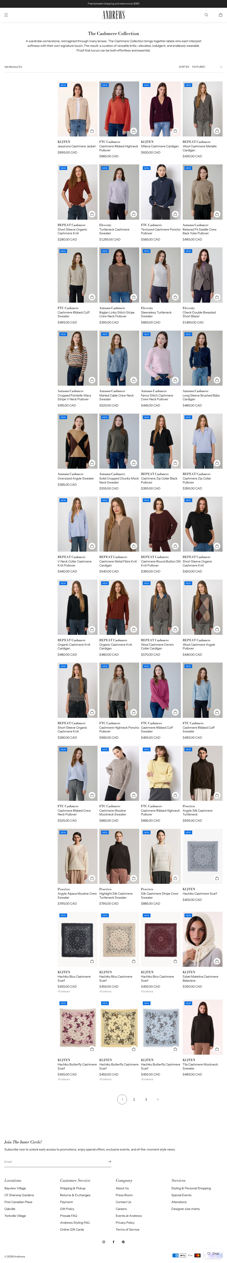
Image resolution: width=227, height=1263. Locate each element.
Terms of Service (127, 1229)
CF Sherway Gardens (19, 1195)
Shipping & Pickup (72, 1188)
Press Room (124, 1195)
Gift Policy (67, 1209)
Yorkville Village (15, 1216)
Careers (121, 1209)
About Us (122, 1188)
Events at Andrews (129, 1216)
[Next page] (158, 1099)
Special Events (181, 1195)
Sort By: (184, 66)
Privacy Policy (125, 1223)
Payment (66, 1202)
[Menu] (9, 15)
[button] (206, 15)
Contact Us (123, 1202)
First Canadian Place (18, 1202)
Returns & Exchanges (75, 1195)
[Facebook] (113, 1242)
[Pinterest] (123, 1242)
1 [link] (122, 1099)
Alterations (179, 1202)
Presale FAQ (68, 1216)
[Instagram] (104, 1242)
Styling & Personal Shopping (191, 1188)
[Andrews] (113, 15)
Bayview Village (15, 1188)
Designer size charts (185, 1209)
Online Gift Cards (72, 1229)
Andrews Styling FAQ (75, 1223)
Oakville (9, 1209)
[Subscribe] (105, 1161)
